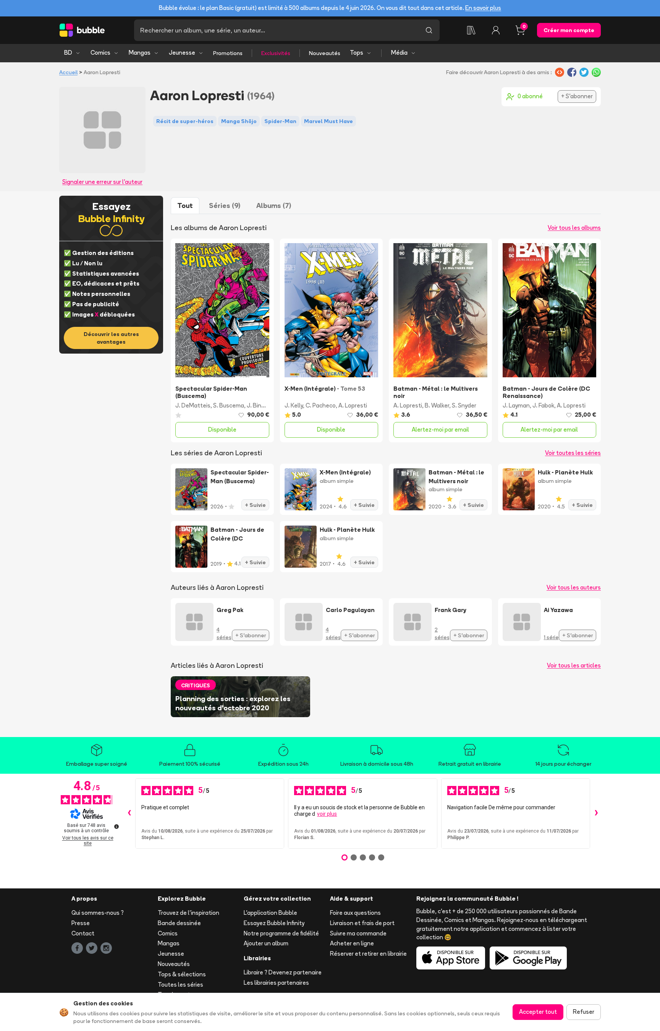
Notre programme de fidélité (281, 933)
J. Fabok (543, 405)
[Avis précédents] (129, 813)
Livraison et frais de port (362, 923)
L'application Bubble (270, 912)
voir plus (327, 814)
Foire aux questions (355, 912)
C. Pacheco (321, 405)
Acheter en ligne (352, 943)
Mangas (139, 52)
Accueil (68, 72)
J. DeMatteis (192, 405)
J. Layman (516, 405)
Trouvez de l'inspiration (188, 912)
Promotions (228, 53)
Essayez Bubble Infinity (274, 923)
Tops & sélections (182, 974)
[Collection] (471, 30)
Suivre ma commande (358, 933)
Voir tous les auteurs (574, 587)
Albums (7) (273, 205)
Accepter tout (538, 1011)
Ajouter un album (266, 943)
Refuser (583, 1011)
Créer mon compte (569, 30)
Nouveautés (324, 53)
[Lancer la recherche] (429, 30)
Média (399, 52)
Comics (100, 52)
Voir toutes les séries (573, 452)
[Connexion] (495, 30)
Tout (185, 205)
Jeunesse (182, 52)
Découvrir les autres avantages (111, 338)
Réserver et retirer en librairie (368, 953)
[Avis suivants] (596, 813)
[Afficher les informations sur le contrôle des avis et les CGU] (116, 826)
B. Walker (437, 405)
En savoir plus (483, 7)
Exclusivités (275, 53)
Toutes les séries (180, 984)
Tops (356, 52)
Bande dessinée (179, 923)
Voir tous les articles (574, 665)
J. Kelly (294, 405)
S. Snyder (464, 405)
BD (68, 52)
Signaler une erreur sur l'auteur (102, 181)
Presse (80, 923)
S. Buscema (228, 405)
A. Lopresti (352, 405)
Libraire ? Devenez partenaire (283, 972)
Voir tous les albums (574, 227)
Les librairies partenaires (276, 982)
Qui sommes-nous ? (97, 912)
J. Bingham (262, 405)
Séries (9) (224, 205)
